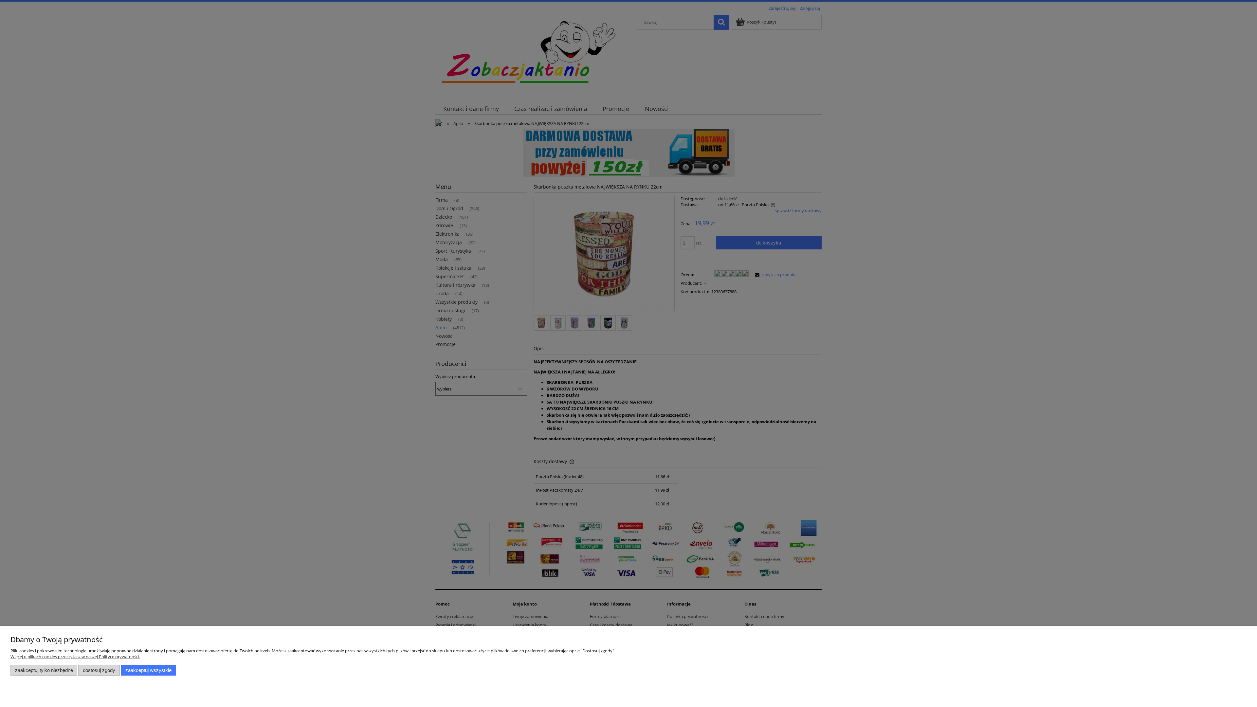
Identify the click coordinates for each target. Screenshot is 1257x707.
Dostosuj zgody (99, 670)
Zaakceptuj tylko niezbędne (44, 670)
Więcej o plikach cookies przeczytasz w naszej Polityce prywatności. (75, 657)
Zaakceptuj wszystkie (148, 670)
